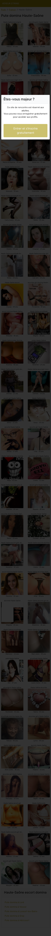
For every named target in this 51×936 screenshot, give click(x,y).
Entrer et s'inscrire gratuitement (25, 130)
